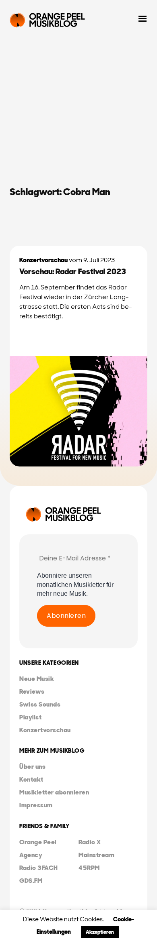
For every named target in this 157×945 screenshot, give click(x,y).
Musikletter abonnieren (54, 792)
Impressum (36, 805)
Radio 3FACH (38, 868)
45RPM (89, 868)
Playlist (30, 717)
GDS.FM (30, 880)
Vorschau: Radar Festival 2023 (72, 271)
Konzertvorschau (43, 260)
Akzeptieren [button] (100, 932)
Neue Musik (36, 678)
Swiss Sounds (39, 704)
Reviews (32, 691)
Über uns (32, 766)
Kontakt (31, 779)
